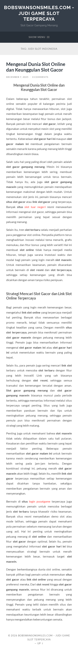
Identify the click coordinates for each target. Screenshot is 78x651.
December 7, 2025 (17, 77)
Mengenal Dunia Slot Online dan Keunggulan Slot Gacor (35, 67)
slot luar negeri (35, 207)
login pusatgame (39, 501)
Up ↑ (40, 643)
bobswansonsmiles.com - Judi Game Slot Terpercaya (39, 13)
